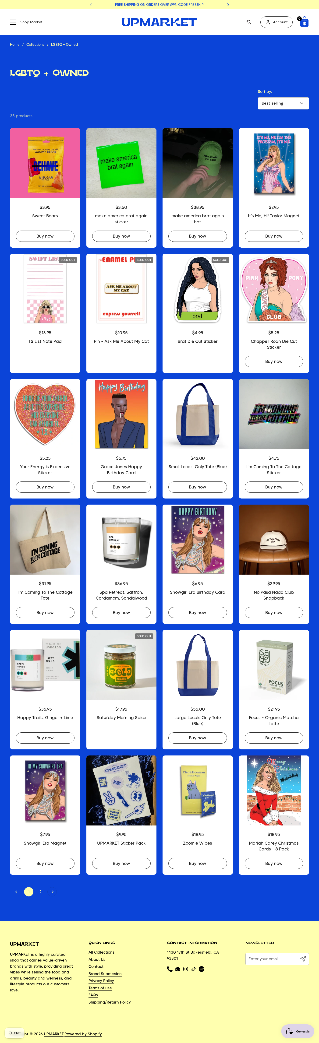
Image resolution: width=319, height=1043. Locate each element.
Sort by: (265, 91)
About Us (97, 959)
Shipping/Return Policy (110, 1002)
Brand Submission (105, 973)
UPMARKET (54, 1034)
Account (280, 22)
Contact (96, 966)
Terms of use (100, 988)
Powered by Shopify (83, 1034)
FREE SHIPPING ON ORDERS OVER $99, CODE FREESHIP (159, 5)
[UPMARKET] (159, 22)
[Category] (14, 21)
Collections (35, 44)
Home (15, 44)
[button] (304, 22)
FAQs (93, 995)
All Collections (101, 952)
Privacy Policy (101, 980)
